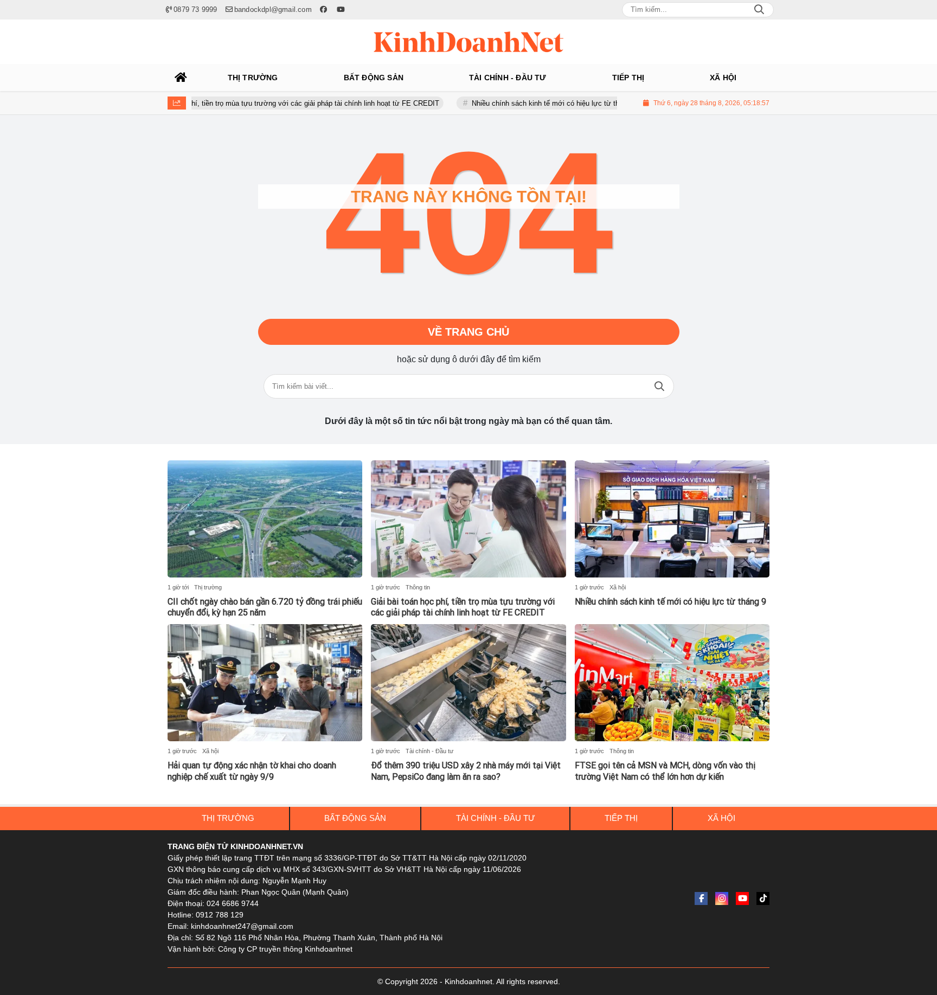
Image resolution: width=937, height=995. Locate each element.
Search (759, 9)
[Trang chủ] (181, 77)
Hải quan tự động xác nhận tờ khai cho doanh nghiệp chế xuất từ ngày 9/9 (252, 771)
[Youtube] (742, 898)
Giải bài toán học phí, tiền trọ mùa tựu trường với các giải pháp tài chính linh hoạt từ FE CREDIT (255, 103)
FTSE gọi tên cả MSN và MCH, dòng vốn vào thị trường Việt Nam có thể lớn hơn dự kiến (665, 771)
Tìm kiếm (659, 386)
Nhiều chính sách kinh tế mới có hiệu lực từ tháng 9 (524, 103)
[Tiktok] (762, 898)
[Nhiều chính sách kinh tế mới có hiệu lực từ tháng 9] (672, 518)
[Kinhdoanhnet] (468, 42)
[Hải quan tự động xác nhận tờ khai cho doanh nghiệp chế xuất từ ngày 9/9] (265, 682)
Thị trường (208, 587)
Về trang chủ (468, 332)
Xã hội (617, 587)
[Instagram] (721, 898)
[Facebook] (701, 898)
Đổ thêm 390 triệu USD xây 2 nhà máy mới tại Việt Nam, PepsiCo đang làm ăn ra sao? (466, 771)
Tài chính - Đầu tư (429, 751)
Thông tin (418, 587)
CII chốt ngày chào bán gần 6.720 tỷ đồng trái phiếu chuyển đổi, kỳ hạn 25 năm (265, 607)
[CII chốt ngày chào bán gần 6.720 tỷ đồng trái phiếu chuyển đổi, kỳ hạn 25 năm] (265, 518)
